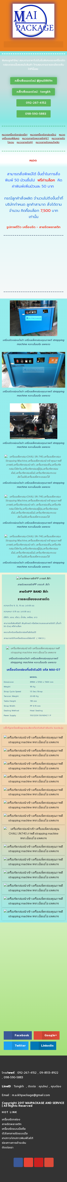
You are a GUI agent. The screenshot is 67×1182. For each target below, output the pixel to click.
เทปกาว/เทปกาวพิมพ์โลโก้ (17, 1138)
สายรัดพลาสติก (11, 1124)
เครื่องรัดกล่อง (11, 1119)
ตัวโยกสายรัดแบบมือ (15, 1133)
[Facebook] (18, 1162)
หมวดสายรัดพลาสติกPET (35, 138)
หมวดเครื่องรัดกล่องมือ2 (43, 134)
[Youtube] (38, 1162)
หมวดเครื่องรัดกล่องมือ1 (14, 134)
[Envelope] (28, 1162)
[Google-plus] (49, 1162)
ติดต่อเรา (7, 1147)
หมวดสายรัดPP (25, 142)
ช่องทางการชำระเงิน (14, 1143)
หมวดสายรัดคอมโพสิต (47, 142)
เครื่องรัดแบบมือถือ (14, 1129)
